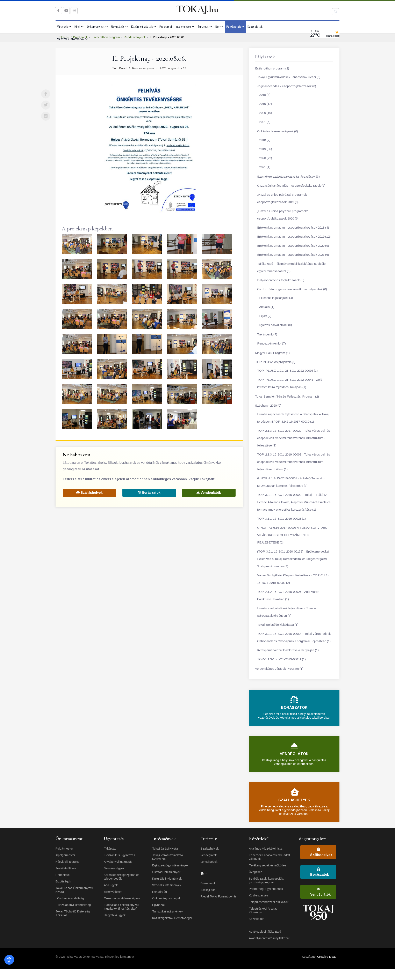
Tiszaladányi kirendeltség (74, 905)
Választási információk (70, 39)
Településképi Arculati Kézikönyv (263, 910)
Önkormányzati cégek (166, 898)
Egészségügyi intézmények (170, 865)
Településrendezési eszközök (268, 902)
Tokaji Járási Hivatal (165, 848)
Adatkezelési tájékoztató (265, 931)
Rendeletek (63, 874)
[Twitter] (45, 105)
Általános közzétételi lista (265, 848)
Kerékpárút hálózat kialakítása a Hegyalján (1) (288, 650)
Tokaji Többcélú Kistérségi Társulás (73, 913)
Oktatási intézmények (166, 872)
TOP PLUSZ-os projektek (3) (275, 362)
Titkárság (110, 848)
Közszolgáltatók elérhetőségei (172, 918)
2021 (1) (264, 167)
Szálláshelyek (91, 492)
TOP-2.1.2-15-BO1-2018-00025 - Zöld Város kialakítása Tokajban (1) (288, 595)
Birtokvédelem (113, 891)
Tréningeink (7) (267, 334)
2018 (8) (264, 94)
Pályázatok (233, 26)
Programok (165, 26)
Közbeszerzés (258, 895)
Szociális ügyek (114, 868)
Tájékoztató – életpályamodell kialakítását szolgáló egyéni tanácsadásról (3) (291, 267)
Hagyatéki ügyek (114, 915)
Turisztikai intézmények (167, 911)
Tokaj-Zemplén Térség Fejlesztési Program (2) (287, 396)
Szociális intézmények (166, 885)
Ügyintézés (117, 26)
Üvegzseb (255, 872)
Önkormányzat (96, 26)
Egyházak (158, 905)
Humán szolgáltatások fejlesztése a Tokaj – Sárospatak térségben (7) (286, 611)
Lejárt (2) (265, 316)
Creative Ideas (326, 956)
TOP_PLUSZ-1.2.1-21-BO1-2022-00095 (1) (287, 370)
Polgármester (64, 848)
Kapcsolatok (255, 26)
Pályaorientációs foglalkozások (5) (280, 280)
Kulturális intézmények (167, 878)
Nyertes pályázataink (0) (275, 325)
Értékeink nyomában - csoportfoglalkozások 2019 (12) (294, 236)
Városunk (62, 26)
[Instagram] (74, 10)
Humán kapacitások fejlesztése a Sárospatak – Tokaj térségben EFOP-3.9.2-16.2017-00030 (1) (293, 417)
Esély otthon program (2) (272, 68)
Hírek (77, 26)
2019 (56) (265, 149)
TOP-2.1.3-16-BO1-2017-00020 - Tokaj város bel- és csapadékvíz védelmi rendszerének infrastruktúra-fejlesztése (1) (293, 438)
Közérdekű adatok (142, 26)
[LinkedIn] (45, 116)
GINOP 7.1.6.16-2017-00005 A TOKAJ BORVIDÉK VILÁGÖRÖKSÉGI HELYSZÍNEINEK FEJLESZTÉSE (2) (292, 535)
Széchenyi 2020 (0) (268, 405)
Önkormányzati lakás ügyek (122, 898)
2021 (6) (264, 122)
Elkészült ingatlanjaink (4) (276, 297)
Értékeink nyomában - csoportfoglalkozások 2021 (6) (293, 254)
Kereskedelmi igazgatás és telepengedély (121, 876)
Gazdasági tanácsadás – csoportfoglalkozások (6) (291, 185)
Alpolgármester (65, 855)
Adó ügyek (111, 885)
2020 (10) (265, 112)
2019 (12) (265, 103)
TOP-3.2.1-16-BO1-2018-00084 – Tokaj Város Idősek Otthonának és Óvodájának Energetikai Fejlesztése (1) (294, 637)
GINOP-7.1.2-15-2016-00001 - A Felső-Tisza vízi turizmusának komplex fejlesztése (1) (290, 481)
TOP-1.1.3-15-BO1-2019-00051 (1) (281, 659)
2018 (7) (264, 140)
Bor (217, 26)
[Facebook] (45, 93)
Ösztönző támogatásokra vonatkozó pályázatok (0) (292, 289)
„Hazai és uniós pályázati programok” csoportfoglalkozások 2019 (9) (282, 198)
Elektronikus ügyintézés (119, 855)
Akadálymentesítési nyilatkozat (269, 938)
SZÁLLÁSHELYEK (294, 800)
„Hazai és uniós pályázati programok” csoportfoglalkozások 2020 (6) (282, 214)
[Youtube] (66, 10)
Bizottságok (63, 881)
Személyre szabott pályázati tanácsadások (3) (288, 176)
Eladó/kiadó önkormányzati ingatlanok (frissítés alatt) (121, 906)
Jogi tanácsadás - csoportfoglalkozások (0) (286, 86)
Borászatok (150, 492)
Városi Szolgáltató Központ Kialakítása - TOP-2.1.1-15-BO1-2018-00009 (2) (293, 579)
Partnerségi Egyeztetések (266, 888)
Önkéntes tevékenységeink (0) (277, 131)
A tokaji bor (208, 890)
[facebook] (58, 10)
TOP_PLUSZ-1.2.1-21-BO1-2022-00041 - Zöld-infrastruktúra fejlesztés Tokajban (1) (290, 383)
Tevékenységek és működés (267, 865)
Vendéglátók (210, 492)
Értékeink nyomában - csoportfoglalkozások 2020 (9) (293, 245)
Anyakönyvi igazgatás (118, 861)
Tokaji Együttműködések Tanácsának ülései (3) (288, 77)
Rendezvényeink (143, 68)
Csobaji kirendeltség (70, 898)
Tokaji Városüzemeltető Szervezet (167, 856)
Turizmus (203, 26)
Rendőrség (159, 891)
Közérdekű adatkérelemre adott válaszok (269, 856)
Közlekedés (256, 918)
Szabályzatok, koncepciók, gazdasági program (266, 880)
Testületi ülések (66, 868)
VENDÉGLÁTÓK (294, 754)
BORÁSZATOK (294, 707)
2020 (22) (265, 158)
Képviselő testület (67, 861)
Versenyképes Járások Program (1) (279, 668)
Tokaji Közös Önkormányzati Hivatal (74, 889)
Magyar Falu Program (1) (272, 353)
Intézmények (183, 26)
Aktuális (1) (266, 307)
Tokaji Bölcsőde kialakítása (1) (277, 624)
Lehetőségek (209, 861)
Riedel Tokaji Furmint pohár (218, 896)
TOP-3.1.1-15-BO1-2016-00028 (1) (281, 518)
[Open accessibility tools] (9, 960)
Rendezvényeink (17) (271, 343)
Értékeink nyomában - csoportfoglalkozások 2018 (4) (293, 227)
